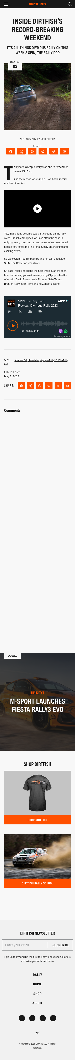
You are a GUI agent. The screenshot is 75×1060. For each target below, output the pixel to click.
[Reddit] (54, 151)
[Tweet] (21, 151)
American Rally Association (27, 360)
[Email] (64, 151)
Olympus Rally (47, 360)
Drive (37, 984)
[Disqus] (37, 576)
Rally (37, 974)
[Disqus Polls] (37, 466)
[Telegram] (43, 151)
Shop (37, 993)
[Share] (10, 151)
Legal (37, 1032)
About (37, 1003)
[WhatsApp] (32, 151)
